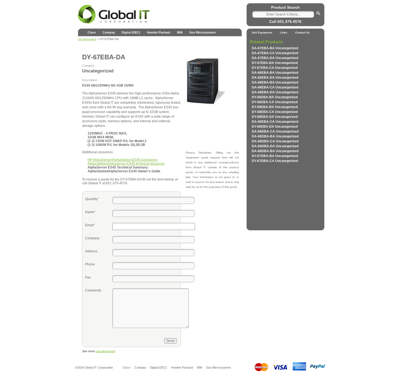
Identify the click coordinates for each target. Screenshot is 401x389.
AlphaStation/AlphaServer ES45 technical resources (126, 164)
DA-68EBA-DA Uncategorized (275, 92)
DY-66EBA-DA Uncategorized (275, 126)
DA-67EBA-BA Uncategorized (275, 48)
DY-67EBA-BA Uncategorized (275, 63)
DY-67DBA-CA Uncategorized (275, 161)
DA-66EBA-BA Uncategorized (275, 72)
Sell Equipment (262, 32)
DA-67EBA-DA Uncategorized (275, 58)
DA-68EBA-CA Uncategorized (275, 87)
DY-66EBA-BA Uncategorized (275, 97)
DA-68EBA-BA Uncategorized (275, 82)
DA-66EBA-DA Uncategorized (275, 77)
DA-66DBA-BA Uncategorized (275, 136)
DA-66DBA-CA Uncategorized (275, 141)
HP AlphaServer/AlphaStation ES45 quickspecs (123, 160)
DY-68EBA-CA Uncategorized (275, 112)
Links (283, 32)
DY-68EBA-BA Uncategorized (275, 107)
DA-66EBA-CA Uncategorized (275, 121)
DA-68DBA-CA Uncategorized (275, 131)
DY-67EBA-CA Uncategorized (275, 67)
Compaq (109, 32)
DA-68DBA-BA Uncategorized (275, 151)
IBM (179, 32)
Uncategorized (105, 351)
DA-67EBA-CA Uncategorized (275, 53)
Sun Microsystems (202, 32)
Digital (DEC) (131, 32)
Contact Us (302, 32)
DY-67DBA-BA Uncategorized (275, 156)
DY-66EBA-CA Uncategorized (275, 102)
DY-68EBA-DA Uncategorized (275, 116)
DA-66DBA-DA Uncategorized (275, 146)
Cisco (92, 32)
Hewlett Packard (158, 32)
